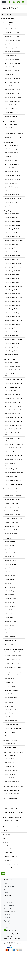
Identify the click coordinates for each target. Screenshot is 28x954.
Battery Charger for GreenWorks (13, 240)
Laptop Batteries (8, 142)
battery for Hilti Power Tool (12, 406)
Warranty (6, 892)
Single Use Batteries (10, 694)
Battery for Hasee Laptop (11, 164)
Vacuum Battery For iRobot (12, 514)
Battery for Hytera (9, 762)
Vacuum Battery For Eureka (12, 499)
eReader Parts (8, 736)
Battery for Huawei (10, 572)
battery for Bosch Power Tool (13, 370)
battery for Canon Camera (12, 29)
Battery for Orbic (9, 602)
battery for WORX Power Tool (13, 480)
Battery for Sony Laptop (11, 202)
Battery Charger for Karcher (12, 263)
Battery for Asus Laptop (11, 152)
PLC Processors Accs (10, 686)
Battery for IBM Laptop (11, 172)
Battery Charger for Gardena (12, 233)
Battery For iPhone (9, 575)
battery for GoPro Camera (12, 51)
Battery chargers (9, 678)
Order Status (7, 917)
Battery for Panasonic (10, 191)
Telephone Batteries (8, 702)
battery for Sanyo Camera (12, 101)
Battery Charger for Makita (12, 278)
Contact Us (7, 860)
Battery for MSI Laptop (11, 187)
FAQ (5, 889)
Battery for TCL (9, 625)
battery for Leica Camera (11, 70)
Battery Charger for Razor (12, 305)
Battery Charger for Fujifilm (12, 229)
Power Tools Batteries (9, 359)
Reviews (5, 842)
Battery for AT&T (9, 549)
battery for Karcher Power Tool (13, 413)
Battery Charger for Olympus (12, 293)
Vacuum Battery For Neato (12, 522)
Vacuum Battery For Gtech (12, 503)
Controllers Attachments (11, 801)
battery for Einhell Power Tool (13, 391)
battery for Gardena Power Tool (13, 398)
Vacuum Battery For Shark (12, 526)
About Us (6, 899)
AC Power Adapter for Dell (12, 659)
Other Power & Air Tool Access (13, 484)
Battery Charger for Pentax (12, 301)
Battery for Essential (10, 564)
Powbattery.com (19, 943)
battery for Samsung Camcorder (14, 133)
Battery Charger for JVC (11, 259)
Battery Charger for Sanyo (12, 324)
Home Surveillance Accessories (12, 817)
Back (3, 873)
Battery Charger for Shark (12, 328)
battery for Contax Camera (12, 40)
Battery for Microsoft (10, 183)
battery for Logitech (10, 74)
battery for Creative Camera (12, 44)
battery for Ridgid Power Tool (13, 455)
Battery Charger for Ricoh (12, 309)
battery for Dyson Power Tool (13, 383)
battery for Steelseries (11, 116)
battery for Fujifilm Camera (12, 48)
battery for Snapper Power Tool (13, 472)
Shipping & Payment (10, 849)
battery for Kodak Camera (12, 63)
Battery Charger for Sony (11, 343)
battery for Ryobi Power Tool (13, 459)
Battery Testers (8, 682)
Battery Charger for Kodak (12, 271)
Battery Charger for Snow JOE (13, 339)
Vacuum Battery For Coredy (12, 492)
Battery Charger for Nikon (12, 290)
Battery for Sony (9, 617)
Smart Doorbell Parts (10, 697)
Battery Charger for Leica (11, 274)
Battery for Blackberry (11, 553)
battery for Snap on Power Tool (13, 469)
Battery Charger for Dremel (12, 217)
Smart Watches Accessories (11, 790)
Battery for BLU (9, 556)
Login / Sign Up (8, 908)
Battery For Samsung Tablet (12, 728)
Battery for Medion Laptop (12, 179)
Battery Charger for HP (11, 252)
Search (5, 830)
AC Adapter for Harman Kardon (13, 652)
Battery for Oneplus (10, 598)
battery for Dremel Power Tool (13, 379)
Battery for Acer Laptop (11, 145)
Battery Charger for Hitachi (12, 248)
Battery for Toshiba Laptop (12, 206)
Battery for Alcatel (9, 541)
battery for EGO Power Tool (12, 387)
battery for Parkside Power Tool (13, 444)
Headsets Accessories (10, 805)
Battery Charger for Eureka (12, 225)
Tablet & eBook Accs (9, 706)
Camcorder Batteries (9, 121)
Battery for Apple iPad (11, 713)
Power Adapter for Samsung (12, 667)
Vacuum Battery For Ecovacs (12, 495)
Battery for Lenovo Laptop (12, 175)
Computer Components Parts (11, 827)
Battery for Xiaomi (9, 629)
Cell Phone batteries (10, 640)
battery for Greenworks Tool (12, 402)
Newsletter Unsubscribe (11, 864)
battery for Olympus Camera (12, 82)
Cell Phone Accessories (10, 538)
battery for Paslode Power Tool (13, 448)
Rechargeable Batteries (11, 690)
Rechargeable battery (10, 747)
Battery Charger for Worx (11, 351)
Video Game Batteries (10, 808)
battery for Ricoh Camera (11, 93)
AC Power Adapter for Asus (12, 655)
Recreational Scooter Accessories (13, 786)
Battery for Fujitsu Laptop (12, 160)
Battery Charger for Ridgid (12, 313)
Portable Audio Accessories (11, 740)
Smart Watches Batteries (11, 793)
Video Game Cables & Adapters (13, 812)
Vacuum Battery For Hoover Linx (14, 507)
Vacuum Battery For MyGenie (13, 518)
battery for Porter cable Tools (13, 452)
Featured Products (9, 886)
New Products (7, 834)
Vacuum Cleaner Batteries (10, 489)
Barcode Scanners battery (12, 675)
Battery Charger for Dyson (12, 221)
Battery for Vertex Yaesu (11, 782)
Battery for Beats (9, 759)
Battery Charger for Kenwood (13, 267)
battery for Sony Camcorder (12, 137)
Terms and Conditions (10, 856)
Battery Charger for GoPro (12, 236)
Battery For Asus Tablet (11, 717)
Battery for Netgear (10, 591)
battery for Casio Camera (12, 32)
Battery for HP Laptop (11, 168)
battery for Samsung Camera (13, 97)
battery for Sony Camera (11, 112)
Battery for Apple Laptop (11, 149)
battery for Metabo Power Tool (13, 429)
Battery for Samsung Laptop (12, 198)
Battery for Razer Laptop (11, 194)
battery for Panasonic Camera (13, 86)
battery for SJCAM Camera (12, 109)
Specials (5, 838)
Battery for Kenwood (10, 770)
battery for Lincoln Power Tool (13, 421)
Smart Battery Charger (11, 354)
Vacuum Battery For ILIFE (11, 511)
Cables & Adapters (9, 636)
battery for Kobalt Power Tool (13, 417)
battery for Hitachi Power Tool (13, 410)
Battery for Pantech (10, 606)
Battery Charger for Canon (12, 213)
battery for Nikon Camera (12, 78)
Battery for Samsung (10, 610)
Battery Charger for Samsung (13, 320)
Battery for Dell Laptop (11, 156)
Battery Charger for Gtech (12, 244)
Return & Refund (9, 868)
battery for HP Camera (11, 55)
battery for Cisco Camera (12, 36)
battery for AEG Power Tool (12, 362)
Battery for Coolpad (10, 560)
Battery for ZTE (9, 633)
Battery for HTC (9, 568)
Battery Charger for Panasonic (13, 297)
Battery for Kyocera (10, 579)
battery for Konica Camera (12, 67)
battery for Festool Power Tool (13, 394)
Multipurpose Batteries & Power (12, 672)
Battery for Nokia (9, 594)
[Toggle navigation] (4, 2)
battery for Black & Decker (12, 366)
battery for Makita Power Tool (13, 425)
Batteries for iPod (9, 743)
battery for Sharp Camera (12, 105)
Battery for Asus (9, 545)
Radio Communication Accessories (13, 752)
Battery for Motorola (10, 587)
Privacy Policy (8, 852)
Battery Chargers (8, 211)
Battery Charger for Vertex (12, 347)
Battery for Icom (9, 766)
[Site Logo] (14, 8)
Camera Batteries (8, 22)
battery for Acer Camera (11, 25)
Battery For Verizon (10, 732)
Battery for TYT (9, 778)
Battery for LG (8, 583)
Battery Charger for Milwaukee (13, 282)
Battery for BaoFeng (10, 755)
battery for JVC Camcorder (12, 124)
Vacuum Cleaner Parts (11, 533)
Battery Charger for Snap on (12, 335)
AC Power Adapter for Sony (12, 663)
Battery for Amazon (10, 709)
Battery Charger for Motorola (13, 286)
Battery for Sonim (9, 614)
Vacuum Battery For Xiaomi (12, 530)
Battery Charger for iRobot (12, 255)
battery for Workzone (10, 476)
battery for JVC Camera (11, 59)
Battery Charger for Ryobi (12, 316)
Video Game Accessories (10, 798)
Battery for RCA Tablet (11, 724)
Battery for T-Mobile (10, 621)
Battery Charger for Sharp (12, 332)
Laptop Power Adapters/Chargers (13, 649)
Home (3, 15)
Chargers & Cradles (10, 644)
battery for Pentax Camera (12, 89)
